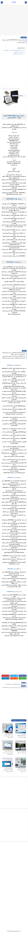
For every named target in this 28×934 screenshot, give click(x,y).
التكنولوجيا (24, 37)
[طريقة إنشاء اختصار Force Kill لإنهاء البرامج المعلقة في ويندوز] (7, 762)
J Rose (14, 2)
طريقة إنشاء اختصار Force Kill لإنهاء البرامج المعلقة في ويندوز (8, 770)
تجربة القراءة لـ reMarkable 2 (18, 54)
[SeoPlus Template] (20, 931)
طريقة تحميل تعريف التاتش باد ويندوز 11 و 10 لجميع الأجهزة (8, 753)
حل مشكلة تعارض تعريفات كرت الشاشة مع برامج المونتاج (13, 356)
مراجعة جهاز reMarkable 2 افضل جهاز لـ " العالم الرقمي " (13, 50)
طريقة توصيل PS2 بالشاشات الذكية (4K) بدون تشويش (21, 770)
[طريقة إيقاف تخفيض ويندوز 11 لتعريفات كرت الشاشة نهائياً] (7, 728)
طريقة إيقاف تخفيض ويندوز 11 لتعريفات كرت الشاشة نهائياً (8, 736)
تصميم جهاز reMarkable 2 (19, 52)
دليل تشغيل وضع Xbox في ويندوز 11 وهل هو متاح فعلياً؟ (13, 358)
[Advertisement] (14, 20)
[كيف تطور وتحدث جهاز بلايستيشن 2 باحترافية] (20, 745)
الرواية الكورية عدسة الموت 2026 (18, 354)
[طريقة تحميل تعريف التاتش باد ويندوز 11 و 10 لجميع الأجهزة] (7, 745)
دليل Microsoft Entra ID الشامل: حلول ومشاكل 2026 (14, 352)
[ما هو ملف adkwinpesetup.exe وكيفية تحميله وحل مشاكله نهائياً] (20, 728)
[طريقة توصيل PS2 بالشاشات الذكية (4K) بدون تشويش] (20, 762)
